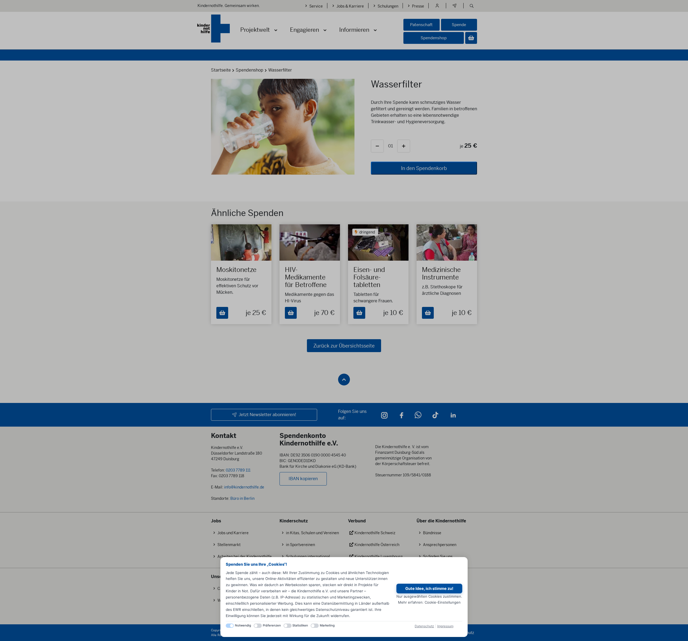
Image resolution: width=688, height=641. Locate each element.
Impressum (445, 626)
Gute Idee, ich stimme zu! (429, 588)
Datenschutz (424, 626)
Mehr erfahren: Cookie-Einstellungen (429, 602)
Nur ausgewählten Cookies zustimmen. (429, 596)
